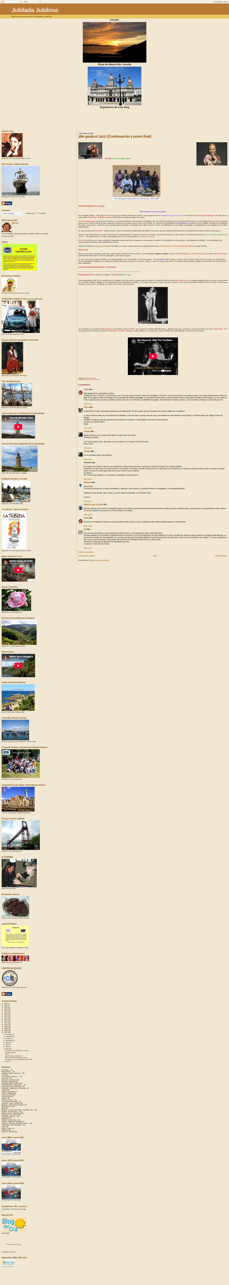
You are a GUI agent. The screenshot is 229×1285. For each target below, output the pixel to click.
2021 (6, 1004)
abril (7, 1061)
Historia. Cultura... (8, 1100)
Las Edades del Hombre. (10, 1101)
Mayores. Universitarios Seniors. (13, 1105)
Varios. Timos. (7, 1128)
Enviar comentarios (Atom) (99, 560)
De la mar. (5, 1078)
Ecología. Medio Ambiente (11, 1083)
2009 (6, 1028)
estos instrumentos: (147, 236)
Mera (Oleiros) (6, 1106)
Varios (4, 1126)
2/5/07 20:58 (88, 448)
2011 (6, 1024)
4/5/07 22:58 (88, 526)
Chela (86, 389)
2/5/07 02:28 (88, 404)
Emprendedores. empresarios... (12, 1085)
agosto (7, 1042)
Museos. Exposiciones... (10, 1111)
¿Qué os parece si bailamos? (13, 1056)
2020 (6, 1006)
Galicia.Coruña (7, 1095)
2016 (6, 1014)
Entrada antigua (221, 555)
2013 (6, 1020)
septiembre (9, 1040)
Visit (9, 1252)
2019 (6, 1008)
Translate (42, 213)
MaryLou (87, 482)
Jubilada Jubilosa (34, 10)
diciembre (8, 1034)
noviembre (9, 1036)
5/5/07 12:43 (88, 548)
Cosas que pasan (10, 1052)
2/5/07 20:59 (88, 459)
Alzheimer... (6, 1070)
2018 (6, 1010)
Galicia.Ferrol (6, 1096)
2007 (6, 1032)
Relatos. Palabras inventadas (12, 1121)
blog (129, 275)
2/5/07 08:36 (88, 428)
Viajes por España (8, 1131)
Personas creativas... (9, 1116)
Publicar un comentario (85, 552)
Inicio (155, 555)
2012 (6, 1022)
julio (7, 1044)
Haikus (4, 1098)
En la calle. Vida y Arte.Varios (12, 1086)
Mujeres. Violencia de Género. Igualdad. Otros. (18, 1110)
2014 (6, 1018)
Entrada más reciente (86, 555)
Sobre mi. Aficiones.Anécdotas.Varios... (15, 1123)
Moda (3, 1108)
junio (7, 1046)
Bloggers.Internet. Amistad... (11, 1073)
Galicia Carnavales (8, 1091)
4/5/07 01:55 (88, 514)
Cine (3, 1075)
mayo (7, 1049)
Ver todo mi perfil (7, 236)
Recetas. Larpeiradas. (9, 1120)
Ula (85, 529)
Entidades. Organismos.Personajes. (14, 1088)
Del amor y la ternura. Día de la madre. (16, 1057)
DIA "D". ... (8, 1054)
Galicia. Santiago (7, 1093)
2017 (6, 1012)
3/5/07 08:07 (88, 479)
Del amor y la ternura (9, 1080)
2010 (6, 1026)
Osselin (87, 431)
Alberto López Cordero (93, 504)
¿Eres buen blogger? (7, 1266)
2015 (6, 1016)
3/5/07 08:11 (88, 501)
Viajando (5, 1130)
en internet (97, 246)
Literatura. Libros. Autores (10, 1103)
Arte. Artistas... (7, 1071)
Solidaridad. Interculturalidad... (12, 1125)
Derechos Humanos (8, 1081)
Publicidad (5, 1118)
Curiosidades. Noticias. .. (10, 1076)
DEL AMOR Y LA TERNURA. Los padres (17, 1050)
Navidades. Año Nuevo (9, 1115)
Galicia (4, 1090)
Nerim (86, 407)
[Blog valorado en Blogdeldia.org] (8, 1262)
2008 (6, 1030)
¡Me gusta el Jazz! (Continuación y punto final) (18, 1059)
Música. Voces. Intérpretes (92, 379)
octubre (8, 1038)
